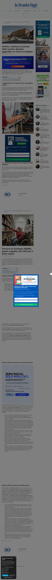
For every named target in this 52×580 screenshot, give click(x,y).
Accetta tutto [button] (5, 575)
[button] (8, 577)
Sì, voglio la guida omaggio (26, 304)
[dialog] (8, 567)
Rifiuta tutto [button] (12, 575)
